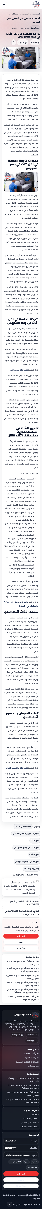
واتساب (35, 42)
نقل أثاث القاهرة (31, 1053)
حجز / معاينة (21, 948)
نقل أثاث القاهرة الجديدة (27, 1062)
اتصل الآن (21, 936)
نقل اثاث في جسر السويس (26, 847)
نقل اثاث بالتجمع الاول (17, 768)
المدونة (25, 14)
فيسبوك (22, 42)
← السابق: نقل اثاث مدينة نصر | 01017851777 (24, 903)
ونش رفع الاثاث (31, 868)
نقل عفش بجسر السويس (27, 861)
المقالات (15, 14)
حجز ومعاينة (33, 1066)
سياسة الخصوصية (32, 1204)
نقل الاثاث (34, 854)
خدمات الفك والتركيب (29, 1126)
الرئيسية (36, 14)
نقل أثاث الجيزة (32, 1057)
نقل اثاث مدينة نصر (18, 370)
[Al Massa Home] (36, 4)
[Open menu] (4, 4)
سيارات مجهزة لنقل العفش (25, 833)
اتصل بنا (17, 1204)
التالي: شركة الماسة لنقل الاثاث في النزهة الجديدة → (22, 913)
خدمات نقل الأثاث (23, 826)
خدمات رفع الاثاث (31, 1118)
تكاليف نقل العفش (30, 1122)
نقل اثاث (35, 840)
